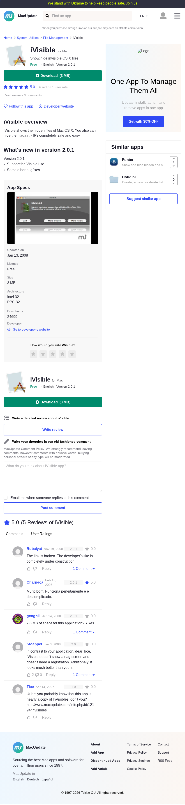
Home (8, 38)
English (18, 779)
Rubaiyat (34, 548)
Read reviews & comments (23, 95)
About (95, 744)
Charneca (35, 582)
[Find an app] (47, 16)
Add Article (99, 769)
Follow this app (21, 106)
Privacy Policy (137, 752)
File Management (55, 38)
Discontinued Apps (105, 761)
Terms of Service (139, 744)
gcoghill (33, 616)
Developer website (59, 106)
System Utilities (28, 38)
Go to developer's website (31, 329)
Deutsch (33, 779)
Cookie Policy (136, 769)
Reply (46, 568)
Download (55, 75)
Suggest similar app (144, 198)
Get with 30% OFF (144, 121)
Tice (30, 686)
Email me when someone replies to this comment (49, 498)
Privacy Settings (138, 761)
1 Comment (82, 568)
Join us (131, 3)
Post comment (52, 507)
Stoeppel (34, 644)
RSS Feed (165, 761)
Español (47, 779)
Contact (163, 744)
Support (163, 752)
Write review (52, 429)
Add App (97, 752)
